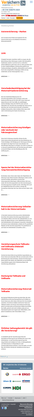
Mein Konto (20, 18)
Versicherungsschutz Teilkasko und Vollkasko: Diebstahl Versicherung (15, 246)
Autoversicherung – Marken (13, 31)
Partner (3, 18)
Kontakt (13, 18)
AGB (24, 398)
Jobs (8, 18)
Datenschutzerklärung (8, 400)
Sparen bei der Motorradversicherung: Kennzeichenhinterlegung (16, 168)
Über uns (3, 398)
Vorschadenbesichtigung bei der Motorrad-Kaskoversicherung (15, 89)
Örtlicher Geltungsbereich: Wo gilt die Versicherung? (16, 329)
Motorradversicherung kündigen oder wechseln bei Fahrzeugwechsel (16, 129)
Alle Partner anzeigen (25, 368)
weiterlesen (4, 76)
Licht (3, 53)
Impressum (18, 398)
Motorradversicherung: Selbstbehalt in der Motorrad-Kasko (16, 207)
